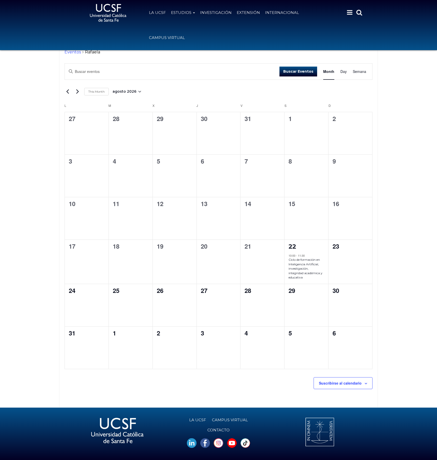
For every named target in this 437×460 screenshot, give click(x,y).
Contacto (218, 430)
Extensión (248, 12)
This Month (96, 91)
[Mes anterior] (67, 92)
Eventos (72, 52)
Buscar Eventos (298, 71)
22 (292, 246)
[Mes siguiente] (77, 92)
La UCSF (157, 12)
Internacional (282, 12)
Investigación (216, 12)
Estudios (181, 12)
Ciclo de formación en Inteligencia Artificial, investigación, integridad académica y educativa (305, 268)
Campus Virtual (167, 37)
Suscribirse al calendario (340, 383)
